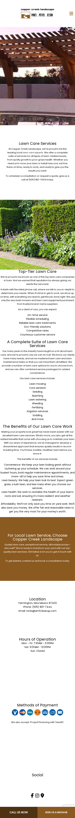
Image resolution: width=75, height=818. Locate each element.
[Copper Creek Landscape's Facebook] (32, 796)
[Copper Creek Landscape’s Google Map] (42, 796)
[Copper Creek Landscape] (37, 13)
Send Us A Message (56, 812)
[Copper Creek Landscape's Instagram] (37, 796)
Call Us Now (19, 812)
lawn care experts (33, 152)
